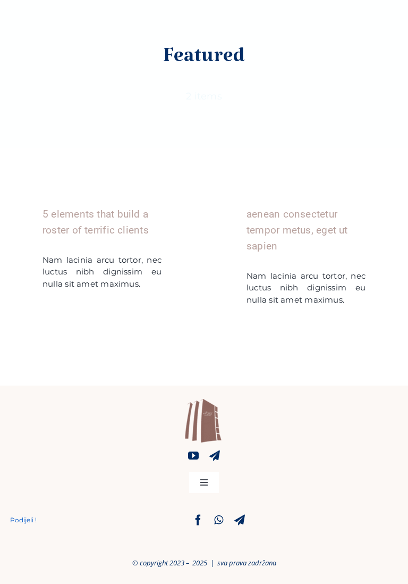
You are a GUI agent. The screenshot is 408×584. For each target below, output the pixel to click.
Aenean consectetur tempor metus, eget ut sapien (297, 230)
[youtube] (193, 455)
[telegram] (214, 455)
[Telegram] (239, 520)
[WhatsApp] (218, 520)
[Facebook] (198, 520)
